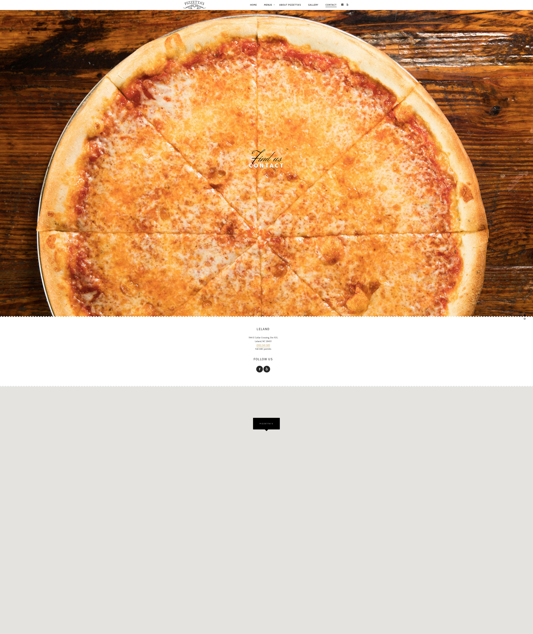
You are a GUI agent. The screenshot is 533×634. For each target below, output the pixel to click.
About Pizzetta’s (290, 4)
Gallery (313, 4)
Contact (331, 4)
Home (253, 4)
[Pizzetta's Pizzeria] (198, 5)
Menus (268, 4)
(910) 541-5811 (263, 345)
